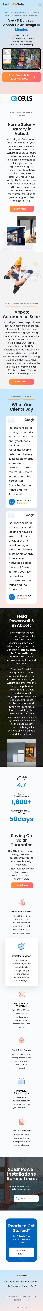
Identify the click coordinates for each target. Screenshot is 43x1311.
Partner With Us (29, 1286)
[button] (40, 4)
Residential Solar (11, 1281)
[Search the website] (26, 1198)
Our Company (13, 1286)
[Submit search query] (17, 1198)
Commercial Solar (29, 1281)
